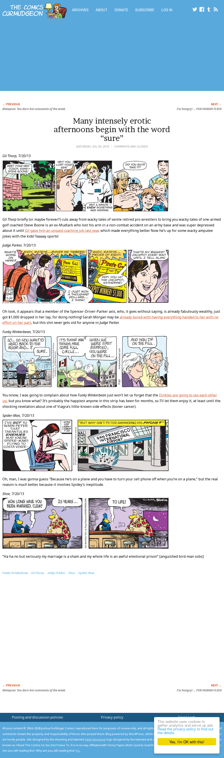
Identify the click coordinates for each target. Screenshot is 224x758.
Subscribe (144, 10)
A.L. (78, 751)
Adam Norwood (95, 739)
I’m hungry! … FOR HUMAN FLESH (199, 109)
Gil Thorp (37, 573)
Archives (80, 10)
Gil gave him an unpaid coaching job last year (62, 230)
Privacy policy (112, 717)
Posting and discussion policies (37, 717)
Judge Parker (56, 573)
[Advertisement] (86, 55)
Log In (166, 10)
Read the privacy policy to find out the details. (185, 730)
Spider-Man (86, 573)
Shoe (71, 573)
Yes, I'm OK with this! (186, 741)
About (101, 10)
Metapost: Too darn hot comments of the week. (34, 109)
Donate (121, 10)
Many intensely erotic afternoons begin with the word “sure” (112, 129)
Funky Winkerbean (15, 573)
